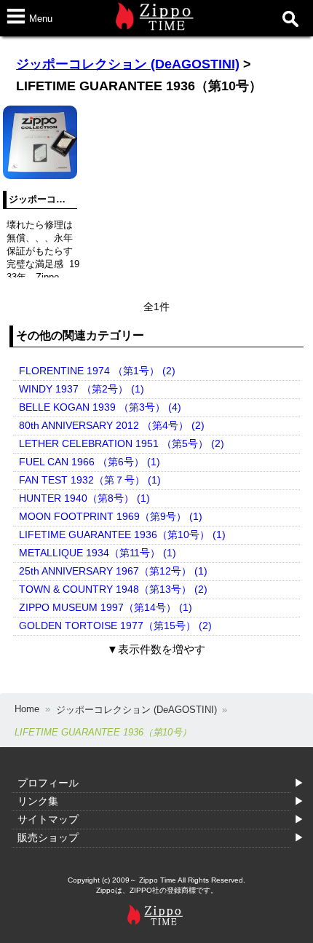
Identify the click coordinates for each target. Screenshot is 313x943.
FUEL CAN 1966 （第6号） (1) (89, 461)
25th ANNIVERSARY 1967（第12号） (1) (113, 571)
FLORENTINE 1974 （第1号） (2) (97, 370)
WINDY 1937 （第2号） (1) (81, 389)
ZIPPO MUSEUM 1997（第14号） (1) (105, 607)
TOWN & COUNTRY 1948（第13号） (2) (113, 589)
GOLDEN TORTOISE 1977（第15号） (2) (115, 625)
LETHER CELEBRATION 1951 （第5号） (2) (121, 443)
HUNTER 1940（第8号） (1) (84, 498)
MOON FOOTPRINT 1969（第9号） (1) (110, 516)
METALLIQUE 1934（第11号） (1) (97, 553)
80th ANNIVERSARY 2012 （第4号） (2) (112, 425)
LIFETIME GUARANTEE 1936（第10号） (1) (122, 534)
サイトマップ (48, 819)
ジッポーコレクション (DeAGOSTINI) (127, 64)
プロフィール (48, 783)
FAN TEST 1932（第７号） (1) (90, 480)
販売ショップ (48, 837)
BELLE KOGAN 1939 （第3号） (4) (100, 407)
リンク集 (37, 801)
